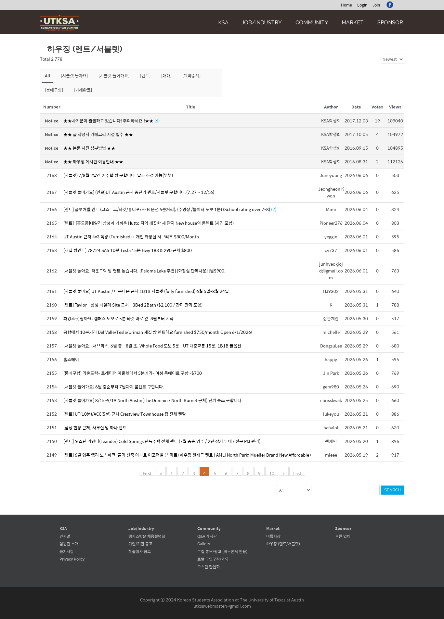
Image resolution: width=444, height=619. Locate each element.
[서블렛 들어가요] (113, 75)
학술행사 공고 (139, 551)
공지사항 (66, 551)
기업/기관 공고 (140, 544)
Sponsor (390, 22)
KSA (223, 22)
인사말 (64, 536)
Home (346, 5)
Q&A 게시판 (207, 536)
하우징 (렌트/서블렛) (283, 544)
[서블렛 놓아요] (74, 75)
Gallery (203, 544)
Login (362, 5)
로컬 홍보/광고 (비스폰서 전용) (222, 551)
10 (271, 473)
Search (392, 489)
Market (353, 22)
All (47, 75)
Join (376, 5)
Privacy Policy (72, 559)
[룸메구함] (54, 89)
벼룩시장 (273, 536)
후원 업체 (342, 536)
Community (311, 22)
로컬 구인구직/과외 (213, 559)
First (147, 473)
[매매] (166, 75)
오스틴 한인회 (208, 567)
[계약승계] (191, 75)
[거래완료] (83, 89)
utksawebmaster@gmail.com (222, 605)
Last (297, 473)
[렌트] (145, 75)
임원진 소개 (68, 544)
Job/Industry (262, 22)
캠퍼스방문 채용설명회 (146, 536)
